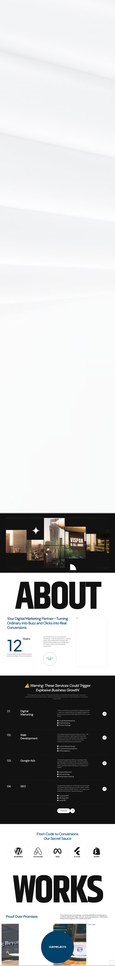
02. (9, 957)
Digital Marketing (26, 935)
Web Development (29, 959)
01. (8, 934)
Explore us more (49, 881)
